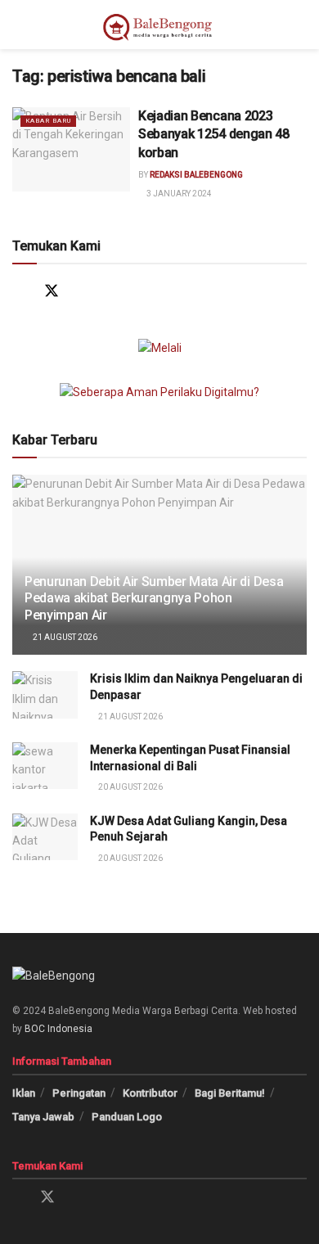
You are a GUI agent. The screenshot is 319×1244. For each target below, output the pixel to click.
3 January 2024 (178, 193)
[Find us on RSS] (147, 291)
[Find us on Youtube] (115, 291)
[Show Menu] (19, 24)
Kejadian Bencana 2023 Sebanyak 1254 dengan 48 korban (214, 134)
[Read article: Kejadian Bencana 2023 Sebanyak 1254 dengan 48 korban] (71, 149)
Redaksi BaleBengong (196, 174)
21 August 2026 (64, 637)
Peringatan (79, 1093)
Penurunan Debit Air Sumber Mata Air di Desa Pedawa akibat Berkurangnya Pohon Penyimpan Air (154, 599)
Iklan (23, 1093)
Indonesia (69, 1028)
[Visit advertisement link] (159, 348)
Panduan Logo (127, 1117)
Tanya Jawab (43, 1117)
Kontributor (150, 1093)
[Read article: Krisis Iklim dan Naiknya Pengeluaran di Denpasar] (45, 694)
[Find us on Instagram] (83, 291)
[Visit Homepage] (159, 24)
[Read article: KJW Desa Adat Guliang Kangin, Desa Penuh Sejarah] (45, 837)
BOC (35, 1028)
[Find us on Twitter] (51, 291)
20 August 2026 (130, 786)
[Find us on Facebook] (20, 291)
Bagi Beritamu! (230, 1093)
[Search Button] (300, 24)
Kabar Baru (48, 120)
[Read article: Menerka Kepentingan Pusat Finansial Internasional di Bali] (45, 765)
